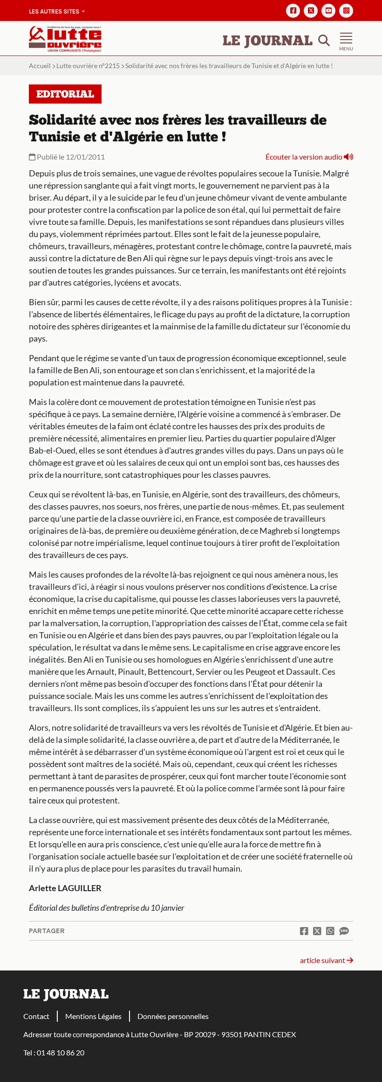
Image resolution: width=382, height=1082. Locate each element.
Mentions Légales (93, 1016)
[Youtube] (328, 11)
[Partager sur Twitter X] (317, 930)
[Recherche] (324, 39)
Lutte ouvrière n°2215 (88, 66)
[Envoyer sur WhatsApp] (330, 930)
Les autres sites (55, 11)
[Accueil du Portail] (65, 38)
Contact (36, 1016)
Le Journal (268, 42)
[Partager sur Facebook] (304, 930)
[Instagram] (346, 11)
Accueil (40, 66)
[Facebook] (293, 11)
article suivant (323, 960)
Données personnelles (173, 1016)
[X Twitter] (311, 11)
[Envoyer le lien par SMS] (343, 930)
